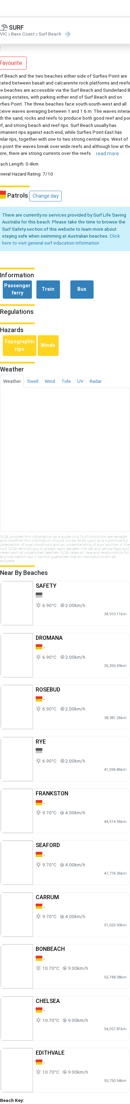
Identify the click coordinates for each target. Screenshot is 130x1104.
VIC (3, 34)
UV (80, 381)
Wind (50, 381)
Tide (66, 381)
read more (107, 153)
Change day (46, 196)
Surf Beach (49, 34)
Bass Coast (23, 34)
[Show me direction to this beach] (67, 34)
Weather (12, 381)
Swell (32, 381)
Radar (96, 381)
